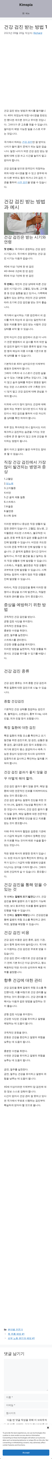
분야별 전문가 (15, 1329)
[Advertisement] (26, 71)
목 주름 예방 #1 (16, 1334)
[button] (48, 1427)
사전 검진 (22, 182)
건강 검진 (27, 142)
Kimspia (26, 5)
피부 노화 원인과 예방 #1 (21, 1338)
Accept (26, 1452)
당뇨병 (9, 483)
